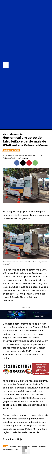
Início (5, 134)
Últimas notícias (17, 134)
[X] (23, 163)
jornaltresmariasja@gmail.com (24, 155)
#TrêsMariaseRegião (12, 449)
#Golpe (13, 446)
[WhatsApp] (35, 163)
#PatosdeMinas (39, 446)
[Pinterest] (29, 163)
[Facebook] (16, 163)
